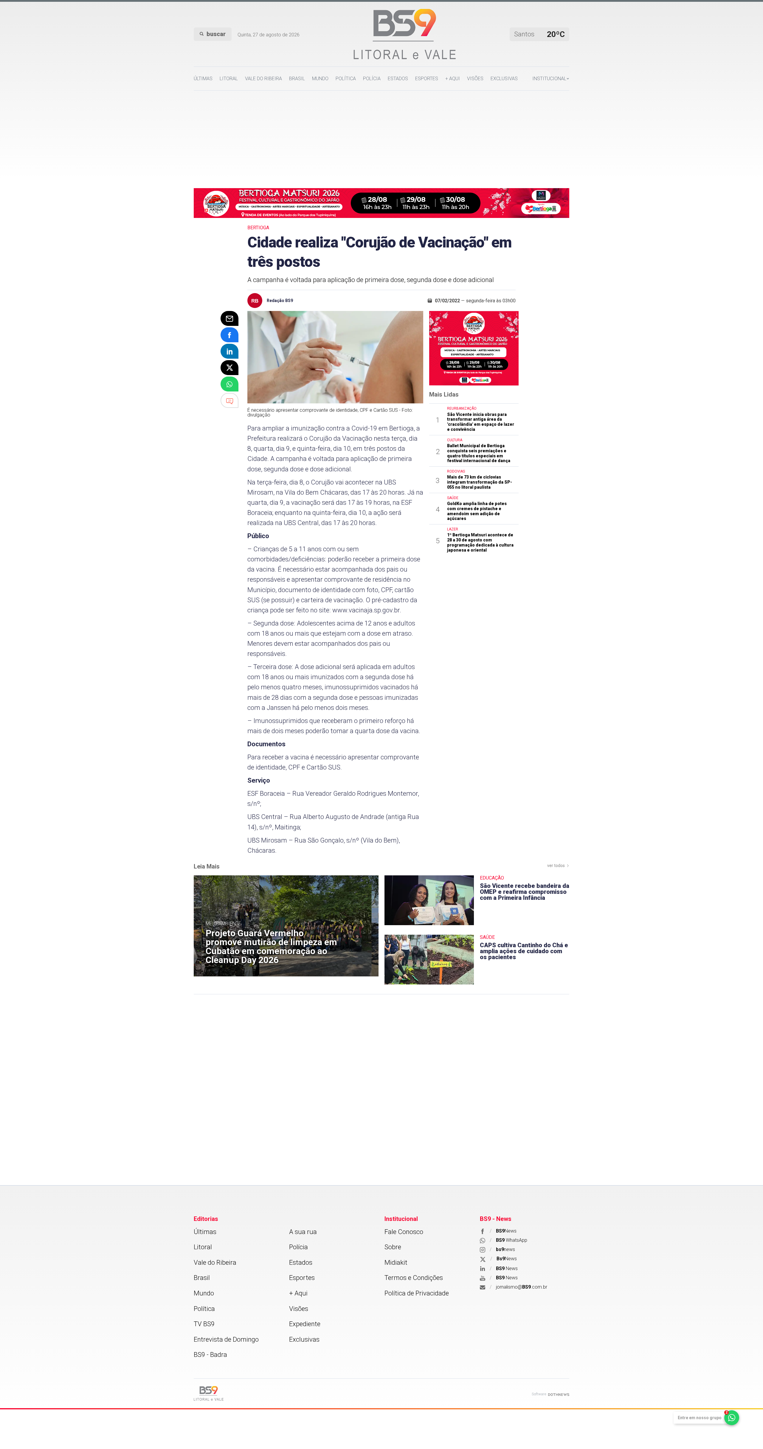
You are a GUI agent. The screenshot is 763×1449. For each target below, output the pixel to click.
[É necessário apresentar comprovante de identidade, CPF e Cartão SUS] (335, 357)
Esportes (426, 78)
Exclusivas (504, 78)
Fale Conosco (403, 1232)
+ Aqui (452, 78)
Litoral (229, 78)
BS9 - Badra (210, 1354)
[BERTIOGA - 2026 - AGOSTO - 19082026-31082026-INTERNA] (381, 202)
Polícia (372, 78)
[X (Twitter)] (229, 367)
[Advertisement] (381, 135)
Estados (398, 78)
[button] (550, 78)
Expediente (304, 1324)
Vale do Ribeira (263, 78)
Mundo (320, 78)
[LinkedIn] (229, 351)
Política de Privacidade (416, 1293)
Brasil (297, 78)
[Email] (229, 318)
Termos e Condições (413, 1277)
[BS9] (209, 1393)
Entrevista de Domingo (226, 1339)
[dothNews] (558, 1394)
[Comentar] (229, 400)
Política (346, 78)
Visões (475, 78)
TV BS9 (204, 1324)
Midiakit (395, 1262)
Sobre (392, 1247)
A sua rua (303, 1232)
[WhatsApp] (229, 384)
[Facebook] (229, 334)
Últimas (203, 78)
